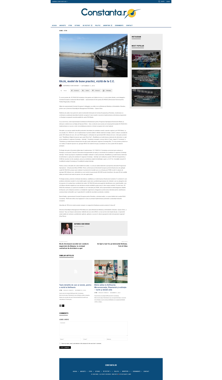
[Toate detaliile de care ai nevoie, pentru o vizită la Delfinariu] (75, 271)
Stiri (65, 30)
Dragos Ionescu (68, 290)
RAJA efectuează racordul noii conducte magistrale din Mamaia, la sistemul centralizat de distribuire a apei (74, 246)
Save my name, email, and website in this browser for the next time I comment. (81, 343)
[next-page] (63, 306)
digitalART (124, 374)
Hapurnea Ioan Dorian (71, 85)
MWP (130, 374)
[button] (161, 1)
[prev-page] (60, 306)
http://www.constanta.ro (79, 226)
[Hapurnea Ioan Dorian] (61, 85)
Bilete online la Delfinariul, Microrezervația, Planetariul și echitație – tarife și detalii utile (110, 287)
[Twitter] (74, 229)
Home (61, 30)
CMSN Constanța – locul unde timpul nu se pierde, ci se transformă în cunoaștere (146, 98)
